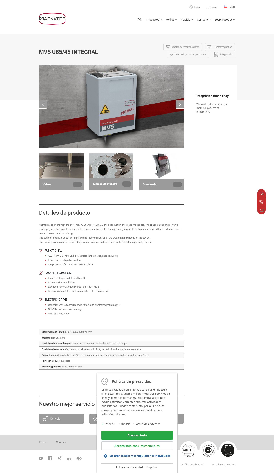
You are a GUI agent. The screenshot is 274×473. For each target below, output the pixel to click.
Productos (153, 19)
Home (139, 21)
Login (197, 7)
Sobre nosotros (223, 19)
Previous (43, 104)
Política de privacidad (129, 467)
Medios (170, 19)
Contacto (202, 19)
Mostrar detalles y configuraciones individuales (139, 456)
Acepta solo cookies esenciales (137, 446)
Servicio (185, 19)
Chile (232, 6)
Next (180, 104)
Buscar (213, 7)
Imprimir (152, 467)
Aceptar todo (137, 435)
